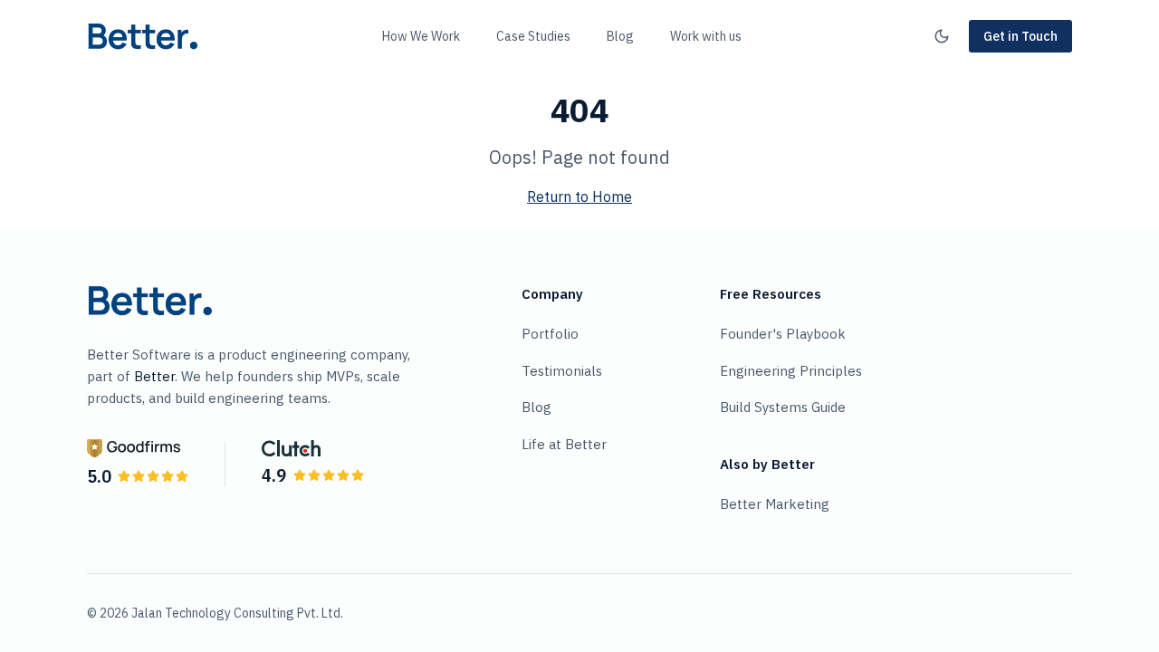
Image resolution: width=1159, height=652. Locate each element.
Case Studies (533, 36)
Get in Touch (1020, 36)
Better (154, 376)
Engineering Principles (791, 370)
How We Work (421, 36)
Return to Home (579, 196)
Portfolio (550, 333)
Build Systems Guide (783, 407)
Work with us (706, 36)
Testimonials (562, 370)
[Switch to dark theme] (941, 36)
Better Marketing (774, 504)
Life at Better (564, 444)
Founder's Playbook (783, 333)
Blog (620, 36)
